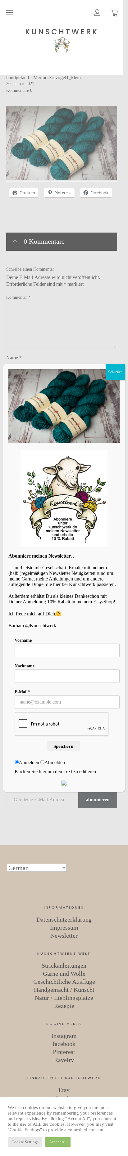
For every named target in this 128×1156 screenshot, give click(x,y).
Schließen (115, 372)
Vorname (23, 640)
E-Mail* (22, 692)
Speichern (63, 746)
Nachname (24, 666)
